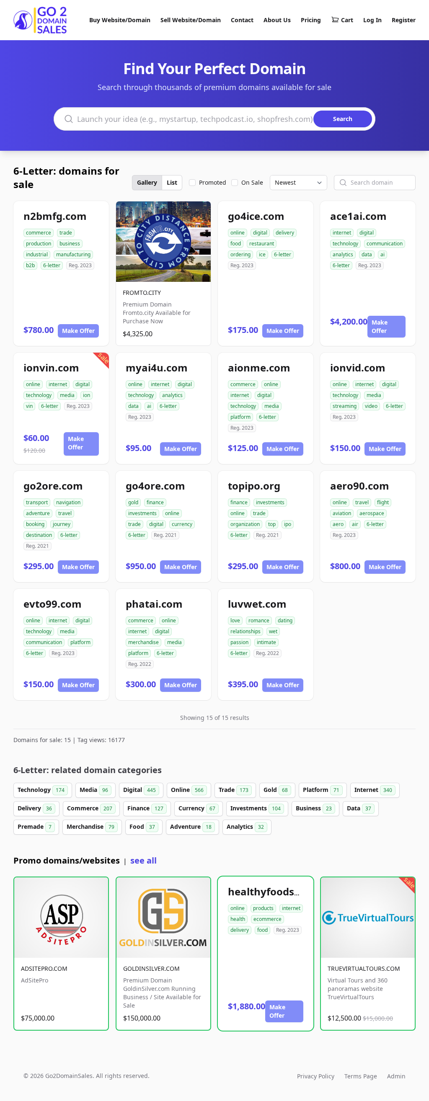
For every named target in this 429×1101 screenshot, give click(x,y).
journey (61, 524)
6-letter (51, 265)
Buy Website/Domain (119, 20)
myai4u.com (157, 367)
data (367, 254)
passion (239, 642)
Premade (35, 826)
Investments (255, 808)
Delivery (35, 808)
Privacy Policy (315, 1076)
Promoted (212, 182)
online (237, 232)
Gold (276, 790)
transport (37, 502)
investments (142, 513)
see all (143, 860)
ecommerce (267, 919)
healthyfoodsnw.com (280, 891)
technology (345, 243)
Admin (396, 1076)
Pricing (311, 20)
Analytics (245, 826)
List (172, 182)
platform (240, 416)
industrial (37, 254)
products (263, 908)
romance (258, 620)
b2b (30, 265)
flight (383, 502)
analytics (343, 254)
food (235, 243)
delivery (285, 232)
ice (262, 254)
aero (338, 524)
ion (86, 395)
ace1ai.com (358, 216)
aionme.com (259, 367)
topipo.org (254, 485)
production (38, 243)
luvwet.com (257, 604)
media (67, 395)
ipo (287, 524)
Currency (196, 808)
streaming (345, 406)
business (69, 243)
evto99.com (52, 604)
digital (260, 232)
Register (404, 20)
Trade (233, 790)
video (371, 406)
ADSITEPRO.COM (44, 968)
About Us (277, 20)
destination (39, 535)
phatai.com (154, 604)
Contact (242, 20)
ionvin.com (51, 367)
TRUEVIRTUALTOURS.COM (364, 968)
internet (342, 232)
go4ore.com (155, 485)
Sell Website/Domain (190, 20)
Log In (372, 20)
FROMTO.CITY (142, 293)
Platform (321, 790)
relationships (245, 631)
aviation (342, 513)
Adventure (191, 826)
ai (382, 254)
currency (182, 524)
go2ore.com (53, 485)
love (235, 620)
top (272, 524)
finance (155, 502)
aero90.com (359, 485)
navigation (68, 502)
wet (273, 631)
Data (359, 808)
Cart (347, 20)
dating (285, 620)
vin (29, 406)
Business (314, 808)
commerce (38, 232)
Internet (373, 790)
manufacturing (73, 254)
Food (142, 826)
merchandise (143, 642)
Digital (139, 790)
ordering (240, 254)
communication (385, 243)
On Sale (252, 182)
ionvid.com (357, 367)
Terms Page (360, 1076)
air (355, 524)
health (237, 919)
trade (65, 232)
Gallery (147, 182)
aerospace (371, 513)
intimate (266, 642)
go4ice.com (256, 216)
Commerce (89, 808)
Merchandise (90, 826)
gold (133, 502)
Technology (41, 790)
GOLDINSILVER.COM (151, 968)
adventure (38, 513)
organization (245, 524)
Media (94, 790)
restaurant (261, 243)
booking (35, 524)
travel (65, 513)
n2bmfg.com (55, 216)
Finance (145, 808)
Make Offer (78, 331)
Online (187, 790)
